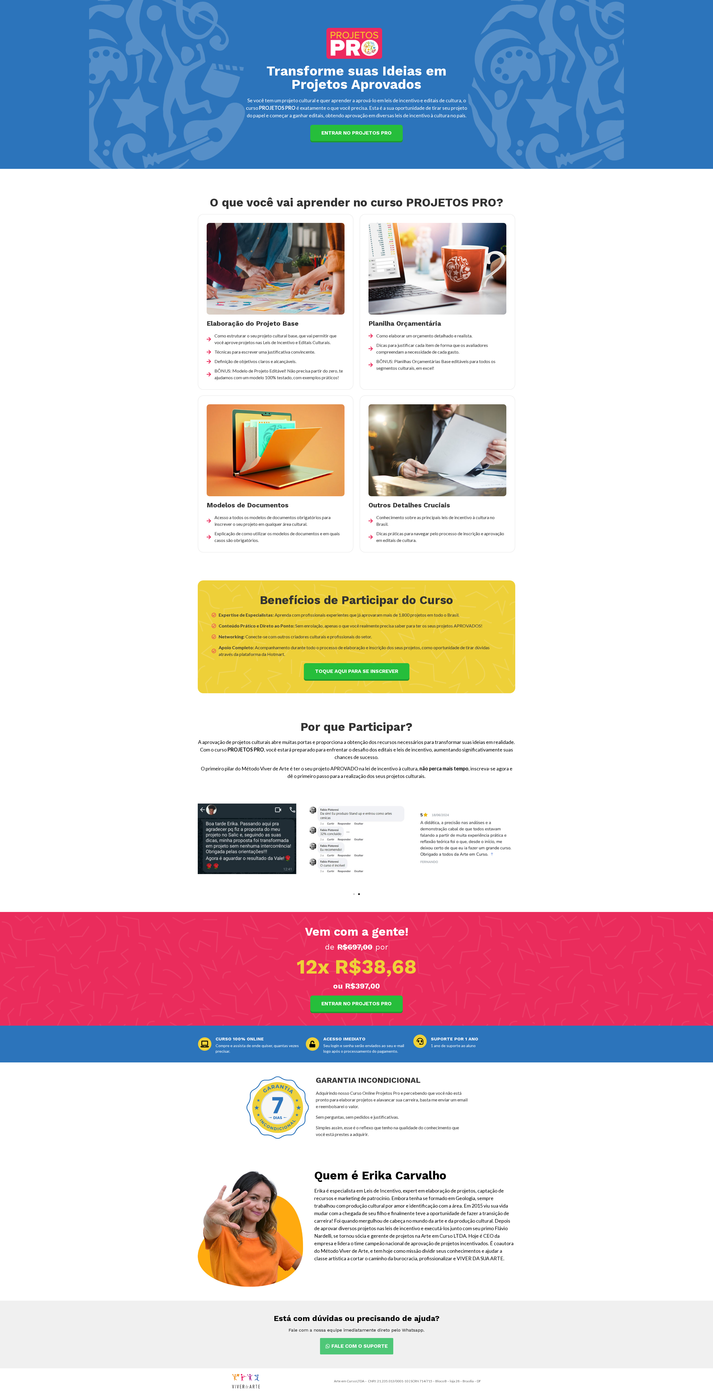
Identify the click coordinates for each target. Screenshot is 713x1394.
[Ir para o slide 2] (359, 894)
